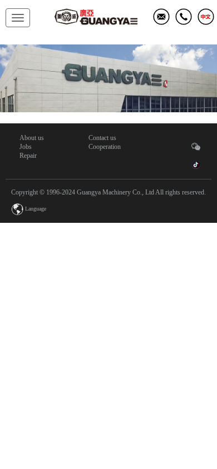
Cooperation (104, 147)
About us (31, 138)
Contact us (102, 138)
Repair (28, 155)
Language (35, 209)
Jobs (25, 147)
